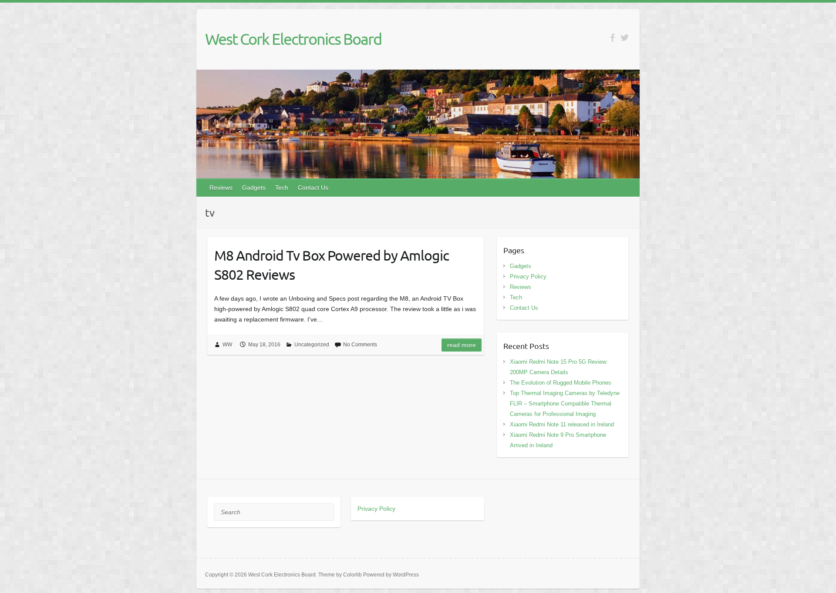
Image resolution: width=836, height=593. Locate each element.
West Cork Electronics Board (293, 39)
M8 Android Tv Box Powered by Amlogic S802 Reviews (331, 265)
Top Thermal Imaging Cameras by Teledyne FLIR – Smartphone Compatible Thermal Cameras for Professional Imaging (565, 403)
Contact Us (313, 187)
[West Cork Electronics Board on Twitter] (624, 37)
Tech (281, 187)
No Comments (360, 345)
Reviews (221, 187)
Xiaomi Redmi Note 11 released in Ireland (562, 424)
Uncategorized (311, 345)
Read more (461, 345)
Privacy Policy (528, 276)
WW (227, 345)
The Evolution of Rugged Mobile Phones (560, 382)
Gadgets (254, 187)
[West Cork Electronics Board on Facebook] (612, 37)
